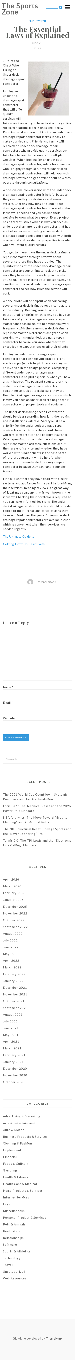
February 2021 (14, 1055)
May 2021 (10, 1035)
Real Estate (12, 1231)
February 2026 (14, 893)
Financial (10, 1157)
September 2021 (15, 1008)
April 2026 (11, 879)
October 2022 (13, 920)
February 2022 (14, 974)
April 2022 (11, 960)
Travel (8, 1265)
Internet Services (16, 1197)
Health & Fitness (15, 1177)
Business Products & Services (25, 1136)
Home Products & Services (23, 1190)
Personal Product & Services (24, 1217)
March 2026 (12, 886)
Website (9, 718)
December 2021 (15, 987)
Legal (7, 1204)
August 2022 (13, 933)
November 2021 (15, 994)
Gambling (10, 1170)
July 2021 (10, 1021)
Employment (37, 20)
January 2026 (13, 899)
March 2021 (12, 1048)
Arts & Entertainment (19, 1123)
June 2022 (11, 947)
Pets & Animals (14, 1224)
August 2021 (13, 1014)
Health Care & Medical (20, 1184)
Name (8, 687)
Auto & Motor (13, 1130)
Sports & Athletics (17, 1251)
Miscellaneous (14, 1211)
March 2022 (12, 967)
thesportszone (47, 581)
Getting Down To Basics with (24, 544)
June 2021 (11, 1028)
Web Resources (14, 1278)
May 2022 (10, 954)
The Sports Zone (20, 8)
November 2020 (15, 1075)
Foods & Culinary (16, 1163)
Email (8, 702)
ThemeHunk (54, 1338)
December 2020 (15, 1068)
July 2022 (10, 940)
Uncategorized (14, 1271)
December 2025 (15, 906)
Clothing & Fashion (17, 1143)
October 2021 (13, 1001)
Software (10, 1244)
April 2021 (11, 1041)
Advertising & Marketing (21, 1116)
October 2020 (13, 1082)
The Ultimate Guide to (19, 536)
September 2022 (15, 927)
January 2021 (13, 1062)
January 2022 (13, 981)
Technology (12, 1258)
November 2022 (15, 913)
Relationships (13, 1238)
